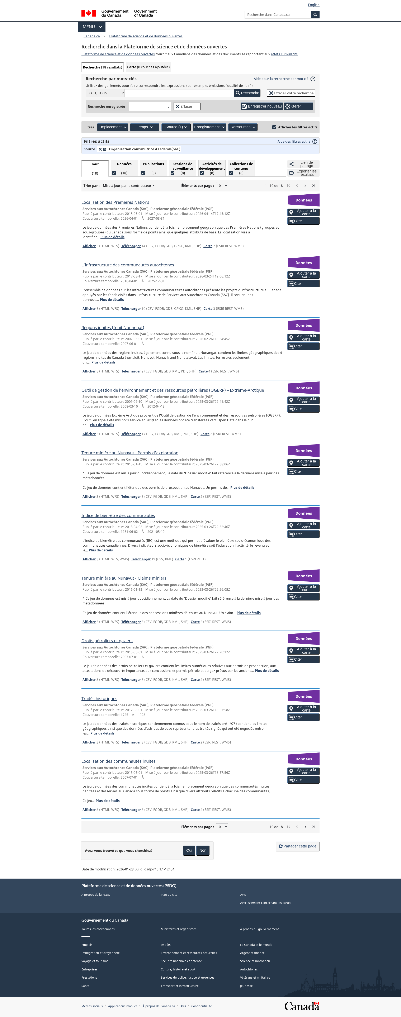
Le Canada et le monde (256, 945)
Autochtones (249, 969)
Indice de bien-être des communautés (118, 515)
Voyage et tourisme (94, 961)
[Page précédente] (297, 185)
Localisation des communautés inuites (118, 761)
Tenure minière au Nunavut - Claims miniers (123, 577)
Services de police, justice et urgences (187, 977)
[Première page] (288, 185)
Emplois (87, 945)
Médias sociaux (92, 1006)
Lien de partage (306, 164)
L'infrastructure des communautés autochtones (127, 264)
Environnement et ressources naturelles (189, 953)
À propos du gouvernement (259, 929)
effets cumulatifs (284, 54)
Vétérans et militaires (255, 977)
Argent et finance (252, 953)
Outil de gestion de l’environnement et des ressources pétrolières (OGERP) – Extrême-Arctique (172, 390)
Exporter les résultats (307, 173)
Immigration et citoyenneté (100, 953)
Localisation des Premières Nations (115, 202)
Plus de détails (112, 237)
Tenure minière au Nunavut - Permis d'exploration (129, 452)
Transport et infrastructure (180, 986)
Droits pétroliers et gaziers (107, 640)
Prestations (89, 977)
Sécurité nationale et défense (181, 961)
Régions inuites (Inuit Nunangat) (112, 327)
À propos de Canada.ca (159, 1006)
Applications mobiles (122, 1006)
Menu (90, 26)
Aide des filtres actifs (294, 141)
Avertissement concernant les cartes (265, 903)
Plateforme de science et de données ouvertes (146, 36)
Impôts (166, 945)
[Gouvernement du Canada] (119, 14)
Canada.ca (92, 36)
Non (202, 850)
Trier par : (92, 185)
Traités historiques (99, 698)
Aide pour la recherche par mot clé (281, 78)
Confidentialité (201, 1006)
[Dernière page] (314, 185)
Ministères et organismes (179, 929)
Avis (243, 895)
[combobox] (150, 106)
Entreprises (89, 969)
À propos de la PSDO (95, 895)
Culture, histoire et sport (178, 969)
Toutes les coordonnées (98, 929)
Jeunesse (246, 986)
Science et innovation (255, 961)
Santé (85, 986)
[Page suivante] (305, 185)
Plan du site (169, 895)
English (314, 5)
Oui (189, 850)
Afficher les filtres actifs (297, 127)
